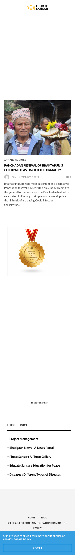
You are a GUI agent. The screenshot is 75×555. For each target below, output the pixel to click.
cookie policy (22, 539)
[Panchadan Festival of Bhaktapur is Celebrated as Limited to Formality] (37, 127)
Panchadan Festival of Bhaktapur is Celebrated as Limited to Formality (33, 167)
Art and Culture (15, 160)
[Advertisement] (37, 54)
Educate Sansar (39, 402)
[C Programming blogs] (32, 251)
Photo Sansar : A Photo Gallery (30, 456)
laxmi (14, 177)
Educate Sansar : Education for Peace (34, 465)
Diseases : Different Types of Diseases (35, 474)
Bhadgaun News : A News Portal (31, 447)
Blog (44, 517)
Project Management (23, 438)
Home (31, 517)
